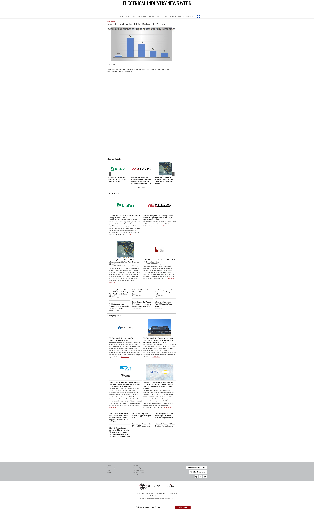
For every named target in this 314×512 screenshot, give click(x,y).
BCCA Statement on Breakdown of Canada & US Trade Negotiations (159, 261)
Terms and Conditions (139, 470)
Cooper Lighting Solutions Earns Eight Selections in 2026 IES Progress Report (164, 416)
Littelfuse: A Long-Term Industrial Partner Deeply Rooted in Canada (116, 179)
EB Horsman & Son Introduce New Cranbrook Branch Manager (121, 339)
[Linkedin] (205, 476)
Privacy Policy (137, 468)
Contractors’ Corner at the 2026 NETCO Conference (141, 425)
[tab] (138, 187)
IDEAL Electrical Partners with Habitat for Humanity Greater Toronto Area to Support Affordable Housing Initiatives (124, 384)
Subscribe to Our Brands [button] (196, 467)
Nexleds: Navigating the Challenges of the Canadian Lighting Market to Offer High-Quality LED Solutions (141, 180)
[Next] (173, 174)
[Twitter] (200, 476)
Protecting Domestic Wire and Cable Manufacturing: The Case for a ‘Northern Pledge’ (164, 180)
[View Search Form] (205, 16)
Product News (142, 16)
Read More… (129, 234)
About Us (109, 465)
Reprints (135, 465)
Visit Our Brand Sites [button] (197, 472)
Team (108, 470)
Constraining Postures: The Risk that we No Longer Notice (164, 292)
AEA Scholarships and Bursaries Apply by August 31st (141, 416)
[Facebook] (196, 476)
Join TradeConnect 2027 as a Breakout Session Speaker (165, 425)
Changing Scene (154, 16)
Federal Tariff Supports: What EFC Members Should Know (142, 292)
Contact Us (136, 474)
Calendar (165, 16)
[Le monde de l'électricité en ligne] (198, 16)
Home (122, 16)
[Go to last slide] (110, 174)
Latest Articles (130, 16)
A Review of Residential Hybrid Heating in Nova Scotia (163, 304)
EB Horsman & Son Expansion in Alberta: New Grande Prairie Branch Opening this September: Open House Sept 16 (158, 340)
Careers (109, 472)
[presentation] (117, 169)
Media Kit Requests (138, 472)
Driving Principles (112, 468)
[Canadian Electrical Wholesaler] (112, 16)
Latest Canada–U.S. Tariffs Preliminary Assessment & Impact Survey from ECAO (141, 304)
